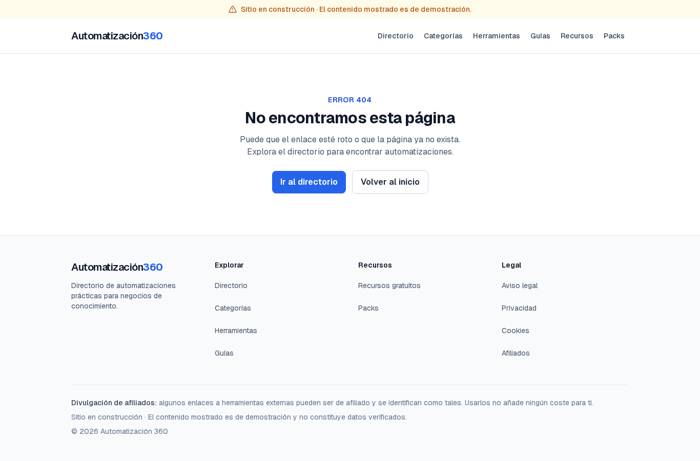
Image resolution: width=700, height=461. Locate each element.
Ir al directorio (309, 182)
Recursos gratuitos (389, 285)
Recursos (577, 35)
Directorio (396, 35)
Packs (614, 35)
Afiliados (516, 353)
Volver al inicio (390, 182)
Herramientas (496, 35)
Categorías (443, 35)
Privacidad (519, 308)
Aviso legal (520, 285)
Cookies (515, 330)
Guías (540, 35)
